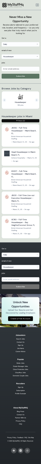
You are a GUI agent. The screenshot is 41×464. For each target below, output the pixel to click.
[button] (36, 100)
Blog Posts (20, 411)
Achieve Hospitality (18, 158)
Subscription (20, 390)
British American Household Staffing (21, 137)
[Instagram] (27, 450)
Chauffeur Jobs (20, 372)
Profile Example (20, 393)
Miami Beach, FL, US (20, 142)
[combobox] (20, 44)
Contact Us (20, 342)
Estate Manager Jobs (20, 366)
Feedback (20, 437)
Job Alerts (20, 348)
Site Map (31, 437)
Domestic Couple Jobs (20, 375)
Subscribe (20, 76)
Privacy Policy (20, 421)
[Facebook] (14, 450)
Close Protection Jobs (20, 369)
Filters (21, 121)
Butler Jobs (20, 363)
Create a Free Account (20, 318)
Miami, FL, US (32, 158)
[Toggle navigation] (37, 5)
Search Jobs (20, 339)
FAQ (20, 424)
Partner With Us (20, 418)
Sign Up (20, 345)
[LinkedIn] (20, 450)
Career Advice (20, 351)
